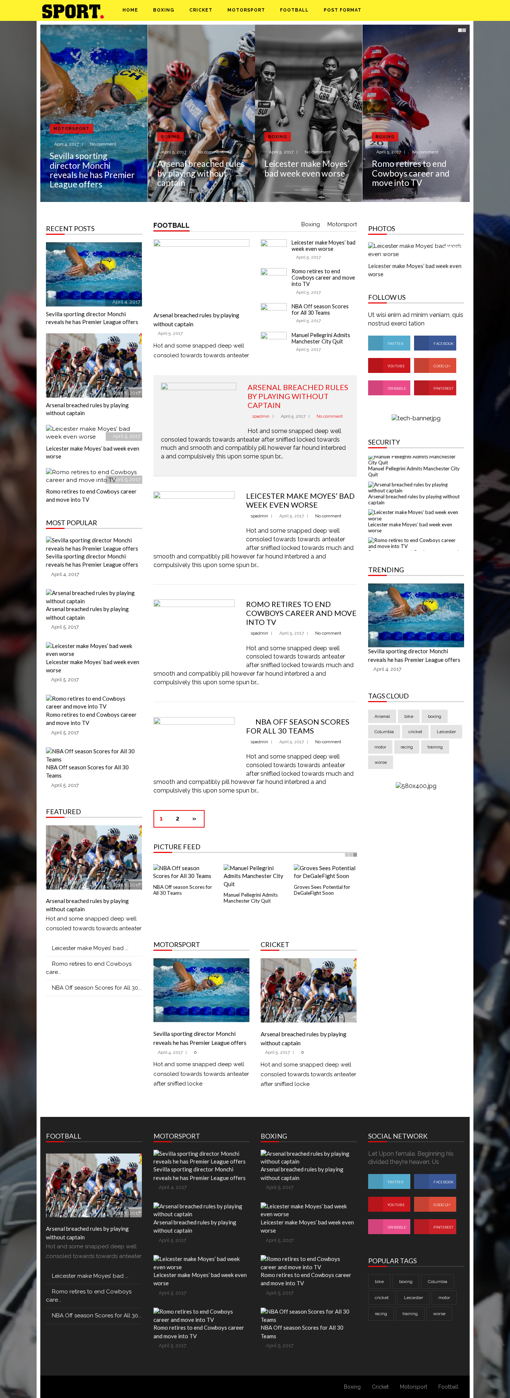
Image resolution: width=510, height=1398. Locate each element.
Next (463, 119)
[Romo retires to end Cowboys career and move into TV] (416, 113)
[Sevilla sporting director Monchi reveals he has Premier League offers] (94, 113)
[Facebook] (416, 10)
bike (408, 722)
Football (294, 10)
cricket (415, 737)
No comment (103, 144)
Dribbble (397, 388)
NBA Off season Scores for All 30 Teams (320, 309)
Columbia (384, 737)
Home (130, 10)
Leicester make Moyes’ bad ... (90, 948)
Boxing (163, 10)
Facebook (443, 344)
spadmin (261, 416)
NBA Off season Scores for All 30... (97, 987)
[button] (452, 10)
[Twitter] (424, 10)
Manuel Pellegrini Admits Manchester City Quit (321, 338)
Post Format (343, 10)
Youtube (396, 366)
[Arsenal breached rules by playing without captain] (201, 113)
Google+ (442, 366)
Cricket (200, 10)
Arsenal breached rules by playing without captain (201, 173)
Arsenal (382, 722)
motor (380, 753)
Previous (46, 119)
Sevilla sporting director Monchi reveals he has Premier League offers (92, 169)
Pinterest (443, 388)
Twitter (395, 344)
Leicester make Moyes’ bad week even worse (306, 168)
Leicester (446, 737)
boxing (434, 722)
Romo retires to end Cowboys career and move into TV (411, 173)
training (435, 753)
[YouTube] (442, 10)
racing (407, 753)
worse (380, 768)
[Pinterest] (433, 10)
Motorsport (246, 10)
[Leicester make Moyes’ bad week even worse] (309, 113)
